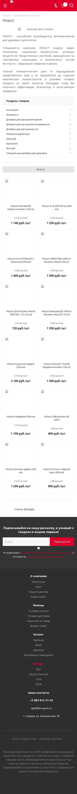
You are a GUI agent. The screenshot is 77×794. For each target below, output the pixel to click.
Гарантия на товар (38, 621)
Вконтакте (29, 781)
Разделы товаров (17, 101)
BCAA (38, 645)
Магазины (38, 581)
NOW (38, 684)
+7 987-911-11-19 (41, 700)
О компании (38, 576)
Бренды (38, 663)
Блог (38, 586)
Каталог (38, 634)
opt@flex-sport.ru (41, 708)
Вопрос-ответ (38, 626)
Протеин (38, 640)
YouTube (38, 781)
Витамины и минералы (38, 655)
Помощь (38, 605)
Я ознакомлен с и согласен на (38, 554)
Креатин (38, 650)
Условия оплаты (38, 611)
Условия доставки (39, 616)
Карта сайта (38, 596)
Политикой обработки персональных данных (46, 552)
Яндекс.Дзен (47, 781)
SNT (38, 669)
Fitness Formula (38, 674)
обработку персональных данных (45, 556)
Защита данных (38, 591)
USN (38, 679)
